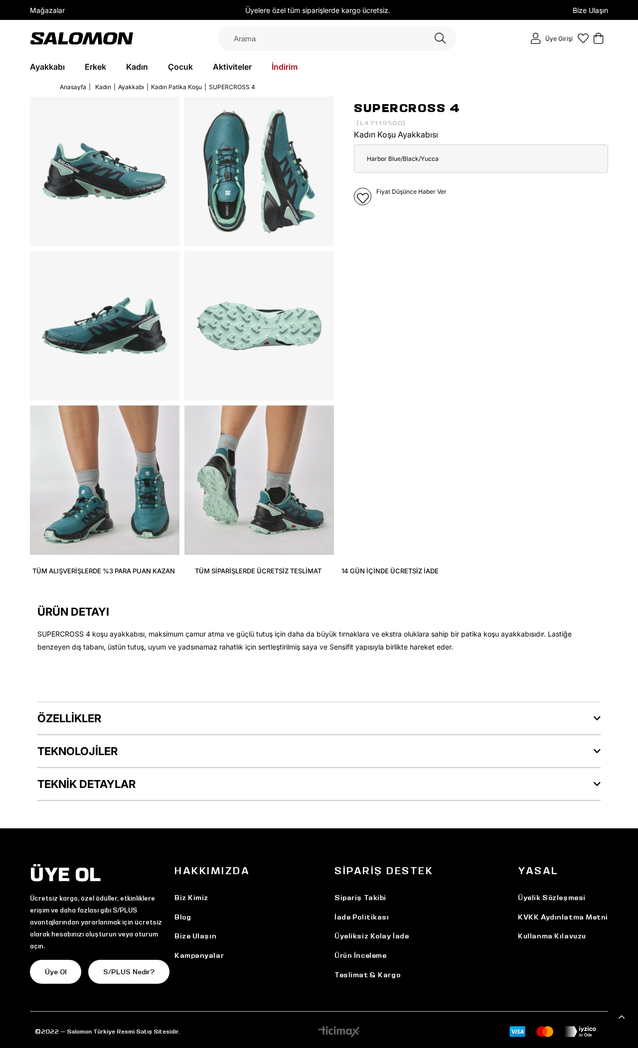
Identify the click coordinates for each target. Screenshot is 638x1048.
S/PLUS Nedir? (129, 971)
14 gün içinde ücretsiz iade (390, 571)
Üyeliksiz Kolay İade (371, 935)
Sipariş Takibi (360, 897)
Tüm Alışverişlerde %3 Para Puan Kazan (103, 571)
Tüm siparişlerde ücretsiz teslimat (258, 571)
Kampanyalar (199, 955)
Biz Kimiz (191, 897)
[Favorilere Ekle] (362, 196)
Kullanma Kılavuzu (552, 935)
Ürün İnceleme (360, 955)
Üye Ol (55, 971)
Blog (182, 917)
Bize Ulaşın (590, 10)
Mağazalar (47, 10)
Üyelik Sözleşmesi (552, 897)
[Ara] (440, 38)
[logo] (82, 38)
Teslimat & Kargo (367, 974)
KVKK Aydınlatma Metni (563, 917)
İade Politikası (361, 917)
